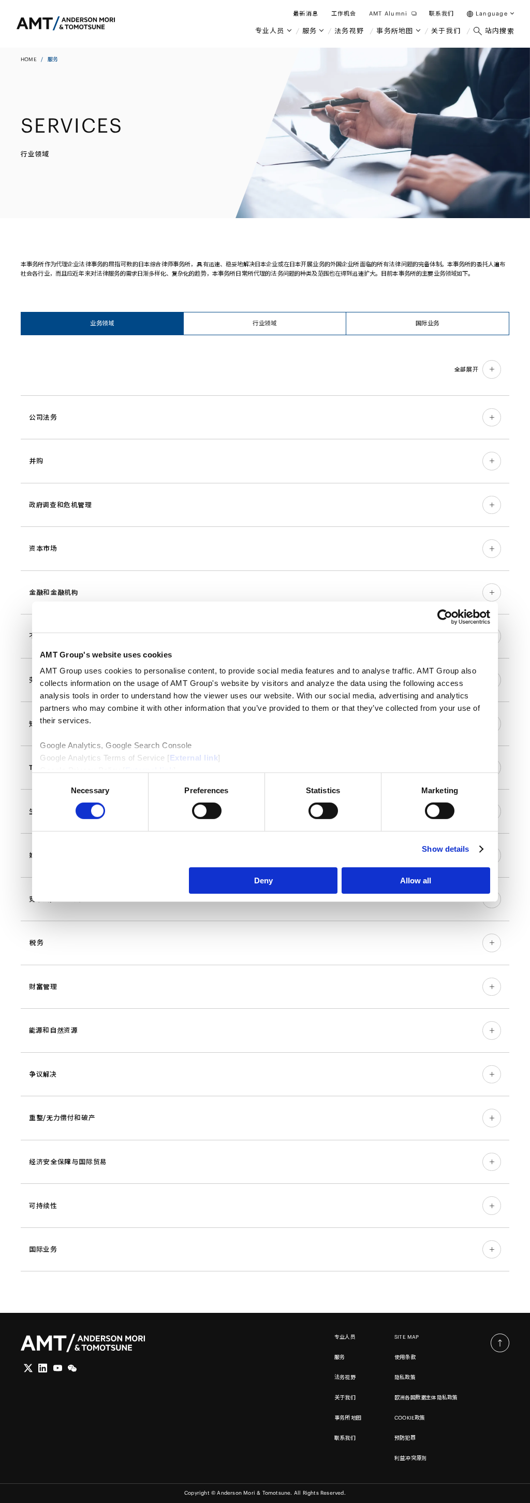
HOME (29, 59)
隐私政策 (405, 1377)
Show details (445, 848)
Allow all (415, 880)
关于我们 (345, 1397)
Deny (263, 880)
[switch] (207, 811)
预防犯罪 (405, 1438)
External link (194, 757)
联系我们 (345, 1438)
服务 (339, 1357)
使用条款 (405, 1357)
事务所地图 (347, 1417)
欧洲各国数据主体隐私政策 (426, 1397)
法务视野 (345, 1377)
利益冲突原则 (410, 1458)
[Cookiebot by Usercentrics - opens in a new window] (445, 616)
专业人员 (345, 1337)
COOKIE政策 (409, 1417)
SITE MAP (406, 1337)
